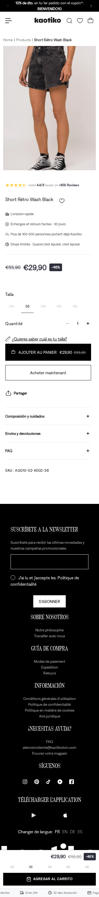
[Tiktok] (48, 782)
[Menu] (8, 20)
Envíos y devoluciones (22, 433)
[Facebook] (71, 782)
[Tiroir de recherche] (69, 20)
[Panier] (90, 20)
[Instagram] (25, 782)
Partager (20, 393)
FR (57, 831)
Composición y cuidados (24, 416)
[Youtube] (60, 782)
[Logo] (48, 20)
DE (72, 831)
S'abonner (49, 601)
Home (8, 40)
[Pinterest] (37, 782)
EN (65, 831)
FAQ (8, 451)
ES (80, 831)
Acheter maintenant (48, 372)
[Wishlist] (80, 20)
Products (23, 40)
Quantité (14, 323)
